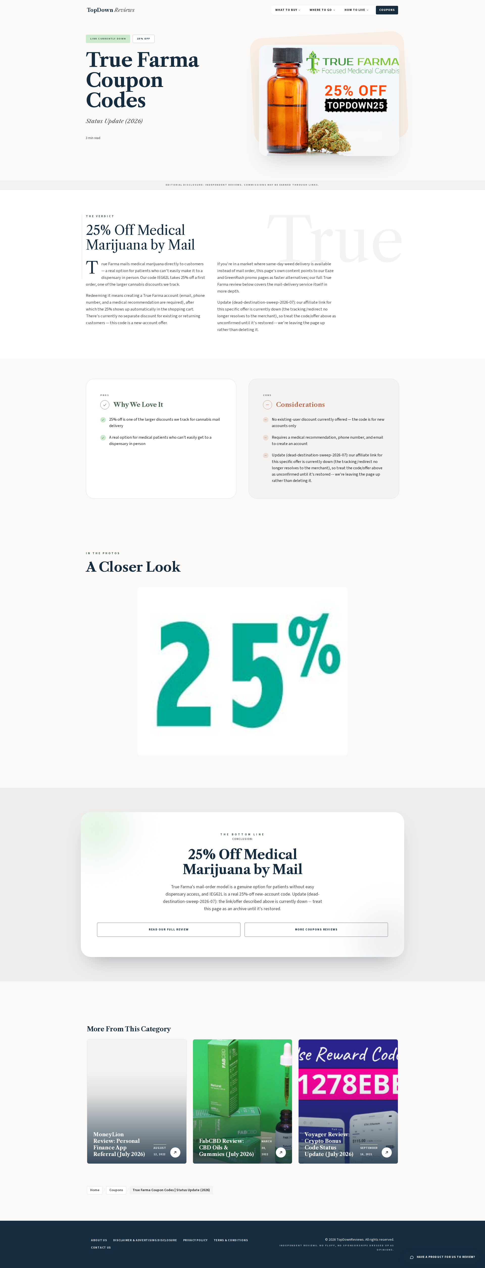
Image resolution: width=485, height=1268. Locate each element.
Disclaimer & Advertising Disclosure (145, 1240)
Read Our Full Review (169, 929)
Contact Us (101, 1247)
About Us (99, 1240)
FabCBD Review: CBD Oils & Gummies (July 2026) (226, 1147)
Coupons (387, 10)
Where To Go (321, 10)
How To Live (355, 10)
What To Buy (286, 10)
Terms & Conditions (231, 1240)
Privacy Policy (195, 1240)
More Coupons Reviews (316, 929)
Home (95, 1190)
